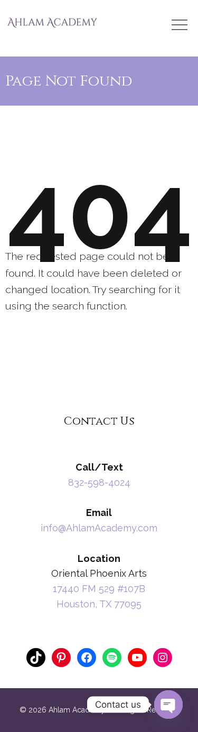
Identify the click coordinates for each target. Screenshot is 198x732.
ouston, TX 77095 (103, 603)
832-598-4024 (99, 482)
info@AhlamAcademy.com (99, 527)
